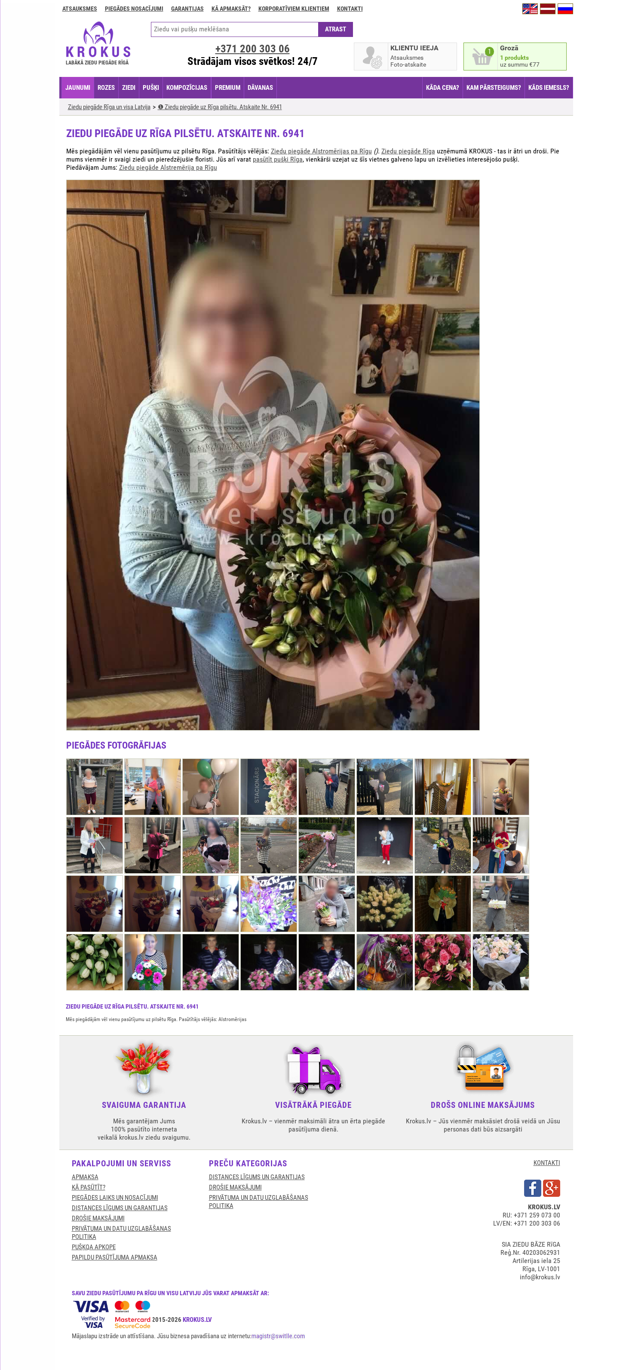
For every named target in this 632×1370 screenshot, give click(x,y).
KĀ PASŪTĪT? (88, 1187)
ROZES (106, 88)
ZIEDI (128, 88)
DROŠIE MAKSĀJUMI (98, 1218)
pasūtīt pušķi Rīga (278, 159)
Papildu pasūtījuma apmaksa (114, 1257)
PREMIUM (227, 88)
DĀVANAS (260, 88)
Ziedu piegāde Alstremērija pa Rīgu (168, 167)
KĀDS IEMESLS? (548, 88)
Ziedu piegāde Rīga (408, 151)
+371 (252, 49)
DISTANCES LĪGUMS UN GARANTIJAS (120, 1208)
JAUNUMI (77, 88)
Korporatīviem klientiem (293, 8)
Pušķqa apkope (94, 1247)
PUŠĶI (151, 88)
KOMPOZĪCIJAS (186, 88)
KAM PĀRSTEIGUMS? (493, 88)
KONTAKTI (547, 1163)
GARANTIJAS (187, 8)
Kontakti (350, 8)
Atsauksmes (79, 8)
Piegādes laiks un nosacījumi (115, 1198)
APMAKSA (85, 1177)
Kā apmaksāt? (231, 8)
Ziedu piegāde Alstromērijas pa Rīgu (321, 151)
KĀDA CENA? (442, 88)
